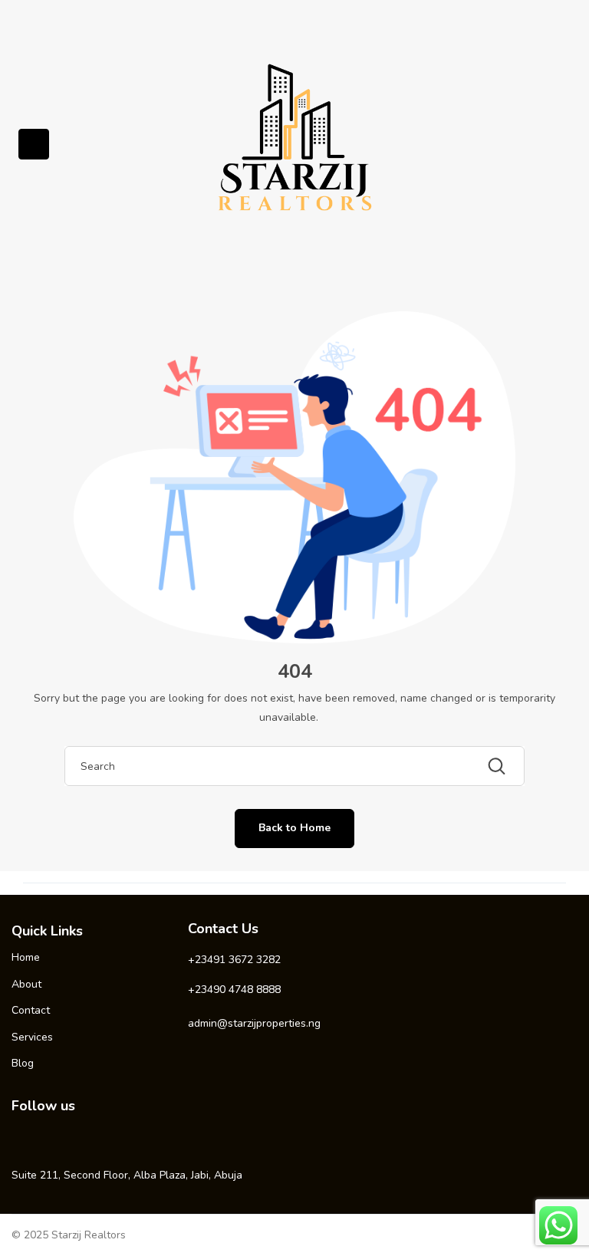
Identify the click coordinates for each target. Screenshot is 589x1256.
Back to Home (294, 827)
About (26, 984)
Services (32, 1037)
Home (26, 957)
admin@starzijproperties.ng (254, 1023)
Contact (31, 1010)
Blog (23, 1063)
